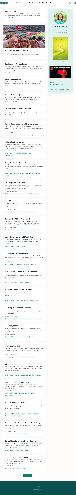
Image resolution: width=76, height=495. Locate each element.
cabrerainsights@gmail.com (56, 84)
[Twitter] (72, 3)
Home (13, 3)
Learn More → (60, 62)
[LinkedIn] (75, 3)
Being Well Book (33, 3)
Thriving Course (54, 3)
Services (26, 3)
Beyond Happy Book (44, 3)
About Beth (19, 3)
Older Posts (27, 475)
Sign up (38, 486)
